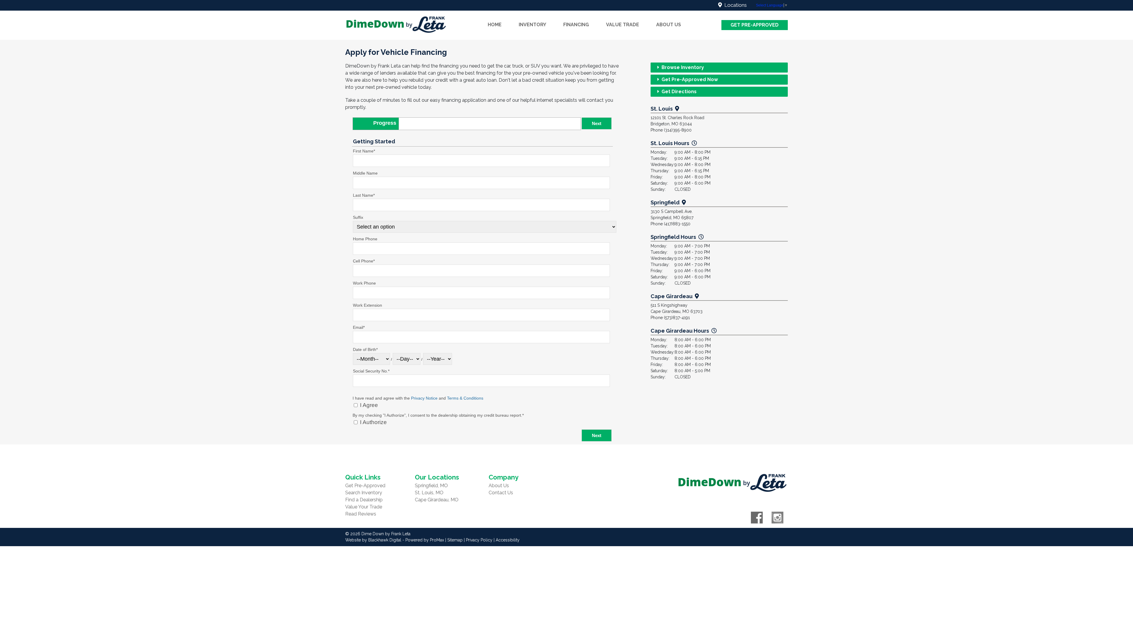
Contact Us (501, 492)
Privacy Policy (479, 540)
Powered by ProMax (424, 540)
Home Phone (365, 239)
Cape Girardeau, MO (437, 500)
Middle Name (365, 173)
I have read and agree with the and (418, 398)
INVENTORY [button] (532, 24)
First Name (364, 151)
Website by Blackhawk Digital (373, 540)
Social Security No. (371, 371)
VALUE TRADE (622, 24)
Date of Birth (365, 349)
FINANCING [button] (576, 24)
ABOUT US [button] (668, 24)
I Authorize (372, 422)
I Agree (368, 405)
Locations (734, 5)
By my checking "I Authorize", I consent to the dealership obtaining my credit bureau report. (438, 415)
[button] (597, 123)
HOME (495, 24)
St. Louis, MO (429, 492)
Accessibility (508, 540)
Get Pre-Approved (755, 25)
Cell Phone (364, 261)
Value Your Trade (363, 507)
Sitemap (455, 540)
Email (359, 327)
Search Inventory (363, 492)
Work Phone (364, 283)
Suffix (358, 217)
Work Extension (367, 305)
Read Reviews (360, 514)
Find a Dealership (364, 500)
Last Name (364, 195)
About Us (499, 485)
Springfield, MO (431, 485)
